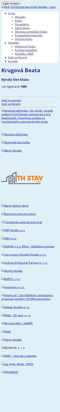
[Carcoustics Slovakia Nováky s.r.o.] (23, 254)
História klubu (23, 39)
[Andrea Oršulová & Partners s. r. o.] (24, 263)
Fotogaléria (22, 24)
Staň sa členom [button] (10, 104)
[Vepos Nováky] (11, 340)
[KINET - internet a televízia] (18, 356)
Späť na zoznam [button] (11, 100)
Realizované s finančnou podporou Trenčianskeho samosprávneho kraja (24, 120)
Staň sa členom (17, 57)
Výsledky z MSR (24, 54)
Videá (18, 21)
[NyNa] (6, 331)
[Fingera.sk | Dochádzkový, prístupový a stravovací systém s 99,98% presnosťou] (30, 299)
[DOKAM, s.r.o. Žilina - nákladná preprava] (27, 246)
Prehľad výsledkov (26, 50)
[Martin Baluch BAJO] (14, 206)
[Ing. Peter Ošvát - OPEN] (17, 364)
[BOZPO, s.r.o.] (10, 279)
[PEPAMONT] (9, 372)
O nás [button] (11, 13)
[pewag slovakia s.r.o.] (15, 307)
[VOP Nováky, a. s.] (13, 230)
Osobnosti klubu (25, 46)
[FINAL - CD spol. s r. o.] (16, 315)
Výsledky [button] (13, 43)
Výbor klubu (22, 28)
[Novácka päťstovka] (14, 134)
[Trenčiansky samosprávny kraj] (21, 222)
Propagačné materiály (28, 35)
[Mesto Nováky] (11, 150)
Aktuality (20, 17)
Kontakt (13, 61)
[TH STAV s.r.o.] (22, 198)
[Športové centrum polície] (18, 214)
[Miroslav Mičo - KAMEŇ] (17, 323)
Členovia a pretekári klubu (31, 32)
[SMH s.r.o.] (9, 238)
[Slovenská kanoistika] (15, 142)
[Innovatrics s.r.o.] (13, 287)
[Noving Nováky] (12, 271)
